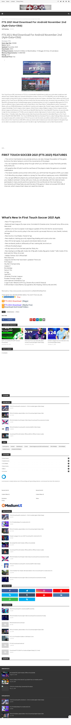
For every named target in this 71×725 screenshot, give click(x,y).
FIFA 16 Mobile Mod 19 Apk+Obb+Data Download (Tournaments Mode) (29, 420)
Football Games (10, 311)
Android (12, 446)
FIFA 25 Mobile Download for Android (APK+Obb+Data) (25, 427)
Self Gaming (5, 29)
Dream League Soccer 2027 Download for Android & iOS (26, 536)
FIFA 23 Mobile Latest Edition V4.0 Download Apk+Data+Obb (27, 413)
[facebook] (58, 1)
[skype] (68, 1)
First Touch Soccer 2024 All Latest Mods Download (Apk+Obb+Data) (34, 341)
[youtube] (61, 590)
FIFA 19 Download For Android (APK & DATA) (22, 608)
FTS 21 (6, 19)
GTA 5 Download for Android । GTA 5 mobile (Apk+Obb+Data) (27, 406)
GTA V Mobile (35, 463)
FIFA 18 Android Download (17, 622)
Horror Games (35, 466)
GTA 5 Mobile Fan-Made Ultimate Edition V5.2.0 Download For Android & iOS (31, 570)
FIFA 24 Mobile (62, 446)
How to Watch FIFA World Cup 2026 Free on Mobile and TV (26, 679)
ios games (35, 471)
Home (3, 1)
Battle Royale (19, 446)
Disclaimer (4, 498)
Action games (6, 446)
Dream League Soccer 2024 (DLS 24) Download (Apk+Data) (58, 341)
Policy (3, 500)
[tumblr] (27, 595)
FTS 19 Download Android (17, 643)
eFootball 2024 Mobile (16, 449)
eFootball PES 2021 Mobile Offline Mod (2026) (22, 543)
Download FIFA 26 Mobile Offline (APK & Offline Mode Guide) (27, 434)
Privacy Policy (19, 1)
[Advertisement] (35, 135)
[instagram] (44, 590)
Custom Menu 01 (6, 494)
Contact (13, 1)
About (7, 1)
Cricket (26, 446)
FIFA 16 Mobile (54, 446)
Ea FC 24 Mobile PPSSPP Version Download (11, 341)
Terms (37, 498)
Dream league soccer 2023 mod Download (39, 446)
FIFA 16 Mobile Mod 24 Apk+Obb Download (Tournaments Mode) (28, 577)
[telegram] (61, 1)
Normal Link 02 (39, 490)
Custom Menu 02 (40, 494)
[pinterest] (63, 1)
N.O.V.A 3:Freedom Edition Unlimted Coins (22, 636)
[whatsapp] (10, 599)
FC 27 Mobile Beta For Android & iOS (20, 522)
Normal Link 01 (5, 490)
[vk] (61, 595)
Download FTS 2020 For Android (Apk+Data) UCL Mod (25, 650)
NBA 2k (35, 468)
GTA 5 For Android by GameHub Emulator (21, 686)
